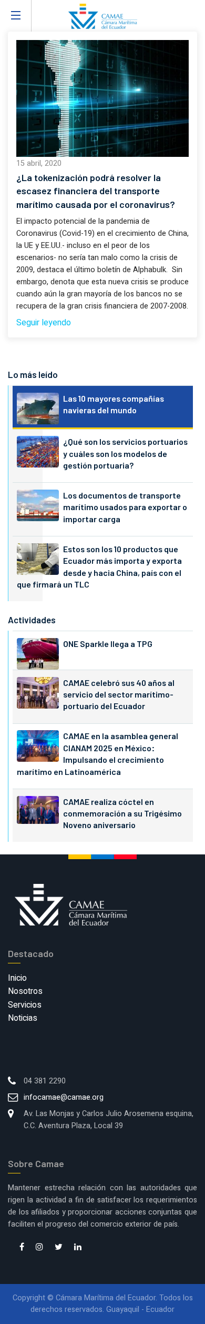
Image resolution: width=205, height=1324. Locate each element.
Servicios (25, 1005)
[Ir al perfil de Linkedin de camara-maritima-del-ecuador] (77, 1248)
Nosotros (25, 991)
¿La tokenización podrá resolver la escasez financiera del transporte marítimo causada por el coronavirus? (95, 191)
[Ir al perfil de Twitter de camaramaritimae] (59, 1248)
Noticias (22, 1018)
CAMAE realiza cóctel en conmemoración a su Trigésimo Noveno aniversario (122, 813)
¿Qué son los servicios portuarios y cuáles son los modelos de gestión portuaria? (125, 453)
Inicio (17, 978)
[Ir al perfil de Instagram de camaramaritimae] (39, 1248)
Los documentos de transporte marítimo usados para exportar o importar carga (125, 507)
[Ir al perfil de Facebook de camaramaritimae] (21, 1248)
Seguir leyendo (43, 322)
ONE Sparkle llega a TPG (107, 644)
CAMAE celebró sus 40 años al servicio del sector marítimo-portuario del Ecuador (119, 694)
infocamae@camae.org (64, 1097)
